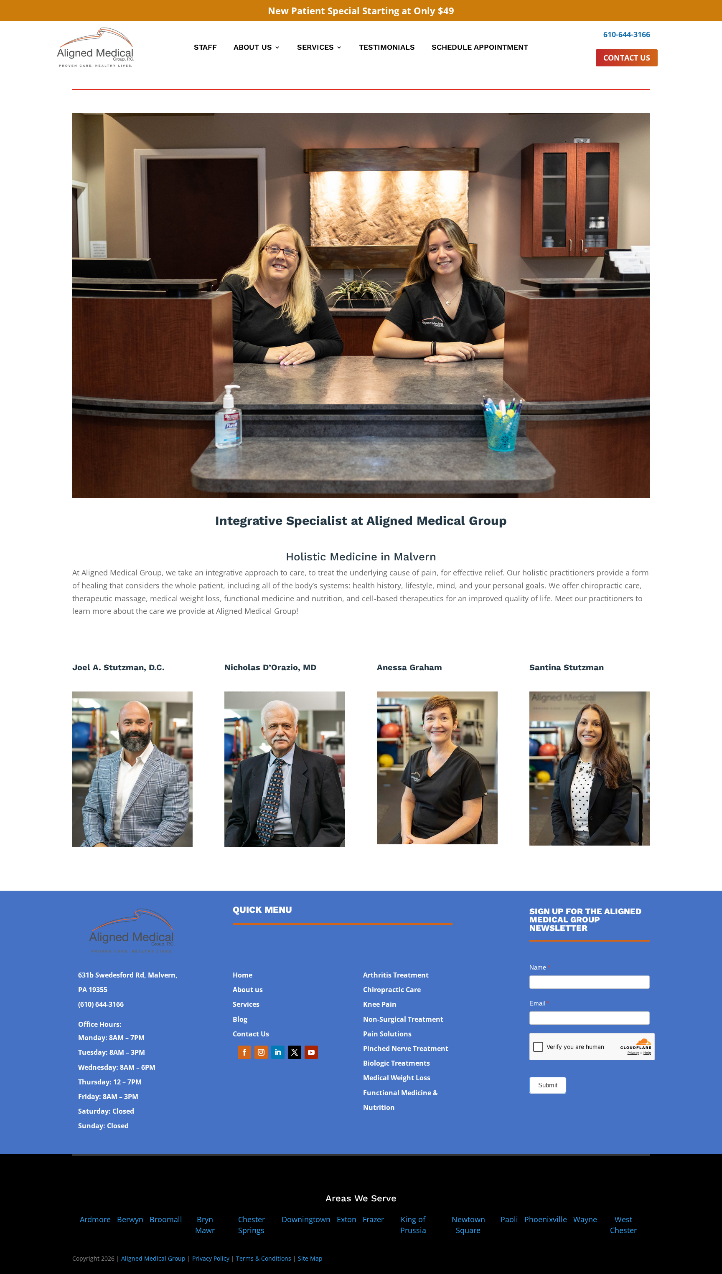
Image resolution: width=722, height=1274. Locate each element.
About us (248, 989)
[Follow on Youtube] (311, 1052)
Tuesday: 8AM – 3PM (111, 1052)
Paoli (509, 1219)
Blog (240, 1019)
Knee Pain (380, 1004)
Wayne (585, 1219)
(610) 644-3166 (101, 1004)
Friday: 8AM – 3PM (108, 1096)
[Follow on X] (294, 1052)
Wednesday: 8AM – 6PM (116, 1067)
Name (539, 967)
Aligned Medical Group (153, 1258)
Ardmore (95, 1219)
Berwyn (130, 1219)
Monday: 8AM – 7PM (111, 1037)
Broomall (166, 1219)
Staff (205, 47)
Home (242, 975)
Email (539, 1003)
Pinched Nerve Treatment (405, 1048)
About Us (253, 47)
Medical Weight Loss (396, 1077)
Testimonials (387, 47)
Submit (547, 1085)
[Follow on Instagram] (261, 1052)
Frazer (373, 1219)
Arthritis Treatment (396, 975)
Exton (346, 1219)
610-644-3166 (626, 34)
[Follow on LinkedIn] (278, 1052)
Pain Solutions (387, 1033)
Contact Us (626, 58)
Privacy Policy (210, 1258)
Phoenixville (545, 1219)
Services (315, 47)
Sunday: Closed (103, 1125)
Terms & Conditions (263, 1258)
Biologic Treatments (396, 1063)
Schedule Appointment (480, 47)
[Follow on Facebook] (244, 1052)
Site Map (310, 1258)
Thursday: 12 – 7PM (110, 1082)
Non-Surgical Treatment (403, 1019)
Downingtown (306, 1219)
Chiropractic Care (392, 989)
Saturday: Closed (106, 1111)
